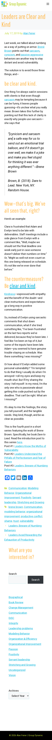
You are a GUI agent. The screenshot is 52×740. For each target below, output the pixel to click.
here (19, 442)
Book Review (16, 602)
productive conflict (31, 516)
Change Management (21, 607)
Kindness (9, 294)
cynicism (9, 54)
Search (13, 573)
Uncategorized (17, 670)
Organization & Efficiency (23, 638)
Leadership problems (21, 628)
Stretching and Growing (30, 502)
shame (8, 520)
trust (16, 520)
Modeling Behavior (19, 633)
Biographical (16, 597)
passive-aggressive (32, 54)
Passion (13, 649)
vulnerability (27, 520)
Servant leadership (19, 659)
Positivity (26, 497)
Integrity (13, 623)
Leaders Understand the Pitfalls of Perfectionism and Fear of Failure (25, 457)
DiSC (11, 618)
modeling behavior (14, 511)
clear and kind (22, 285)
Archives (14, 690)
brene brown (16, 506)
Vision (12, 675)
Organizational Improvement (25, 644)
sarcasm (34, 50)
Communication (18, 488)
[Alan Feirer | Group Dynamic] (13, 4)
